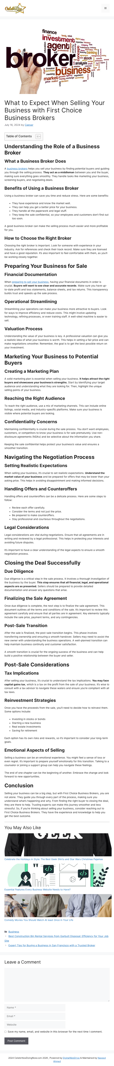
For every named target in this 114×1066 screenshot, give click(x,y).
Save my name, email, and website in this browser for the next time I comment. (55, 1031)
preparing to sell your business (30, 281)
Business (13, 931)
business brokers (17, 168)
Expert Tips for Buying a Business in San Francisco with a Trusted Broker (51, 945)
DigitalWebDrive (71, 1057)
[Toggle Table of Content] (36, 136)
